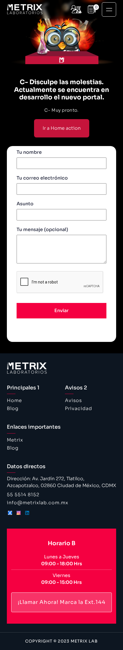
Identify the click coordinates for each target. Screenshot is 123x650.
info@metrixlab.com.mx (37, 503)
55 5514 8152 (23, 495)
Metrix (15, 440)
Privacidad (78, 408)
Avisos (73, 400)
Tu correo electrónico (42, 178)
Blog (13, 408)
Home (14, 400)
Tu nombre (29, 152)
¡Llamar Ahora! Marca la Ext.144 (62, 602)
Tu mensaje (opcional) (42, 229)
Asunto (25, 204)
